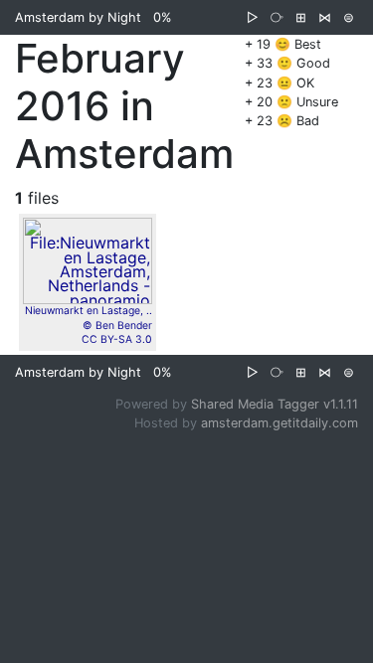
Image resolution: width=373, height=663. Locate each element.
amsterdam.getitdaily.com (279, 422)
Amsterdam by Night (78, 17)
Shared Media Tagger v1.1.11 (274, 404)
